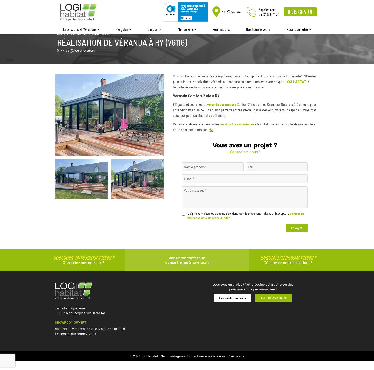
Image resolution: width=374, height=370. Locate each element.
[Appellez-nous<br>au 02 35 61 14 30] (251, 12)
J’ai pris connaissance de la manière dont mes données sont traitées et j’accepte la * (245, 215)
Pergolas (122, 29)
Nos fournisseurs (258, 29)
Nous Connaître (297, 29)
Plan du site (236, 356)
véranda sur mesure (221, 104)
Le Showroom (231, 11)
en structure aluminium (237, 124)
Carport (152, 29)
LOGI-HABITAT (295, 81)
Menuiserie (185, 29)
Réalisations (221, 29)
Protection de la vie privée (206, 356)
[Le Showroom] (216, 11)
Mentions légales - (174, 356)
